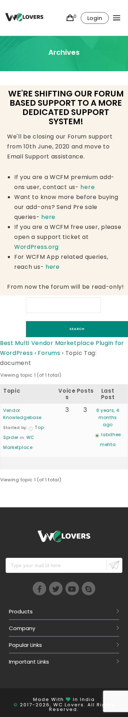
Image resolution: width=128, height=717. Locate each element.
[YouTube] (72, 588)
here (87, 187)
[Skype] (88, 588)
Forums (49, 353)
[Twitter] (56, 588)
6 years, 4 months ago (107, 417)
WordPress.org (36, 247)
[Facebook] (39, 588)
